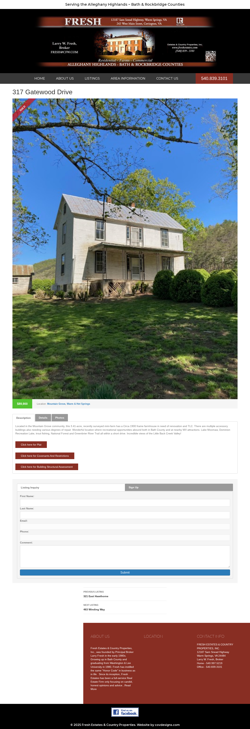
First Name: (27, 496)
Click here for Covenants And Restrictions (45, 455)
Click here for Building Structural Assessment (47, 466)
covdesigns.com (167, 725)
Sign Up (134, 487)
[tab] (23, 418)
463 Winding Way (94, 607)
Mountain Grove (56, 403)
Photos (59, 417)
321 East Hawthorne (95, 594)
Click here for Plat (31, 444)
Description (23, 417)
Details (43, 417)
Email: (24, 520)
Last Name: (27, 508)
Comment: (26, 542)
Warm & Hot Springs (78, 403)
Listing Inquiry (30, 487)
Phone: (24, 531)
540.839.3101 (214, 78)
